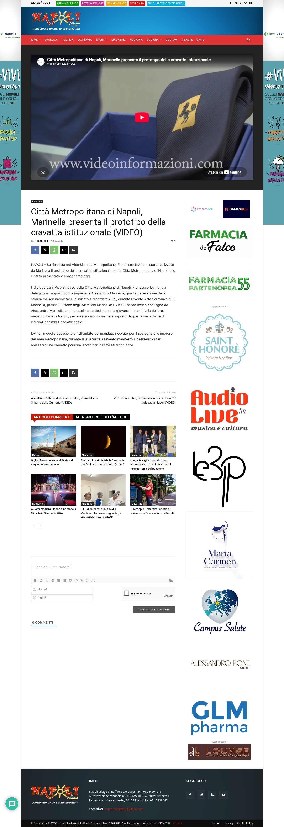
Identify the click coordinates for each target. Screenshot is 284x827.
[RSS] (212, 795)
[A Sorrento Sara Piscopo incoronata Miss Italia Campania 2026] (53, 490)
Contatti (216, 823)
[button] (248, 40)
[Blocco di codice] (76, 580)
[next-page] (40, 525)
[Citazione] (70, 580)
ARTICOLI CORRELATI (51, 417)
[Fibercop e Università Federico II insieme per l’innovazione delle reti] (153, 490)
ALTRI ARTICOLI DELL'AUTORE (101, 417)
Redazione (41, 240)
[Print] (73, 250)
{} (87, 580)
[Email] (64, 250)
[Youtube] (250, 3)
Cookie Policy (245, 823)
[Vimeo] (245, 3)
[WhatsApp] (54, 250)
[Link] (82, 580)
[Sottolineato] (47, 580)
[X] (240, 3)
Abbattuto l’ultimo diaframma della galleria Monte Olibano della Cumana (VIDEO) (64, 400)
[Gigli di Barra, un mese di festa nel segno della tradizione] (53, 441)
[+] (93, 580)
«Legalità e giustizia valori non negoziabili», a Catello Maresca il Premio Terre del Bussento (150, 464)
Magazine (37, 201)
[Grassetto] (35, 580)
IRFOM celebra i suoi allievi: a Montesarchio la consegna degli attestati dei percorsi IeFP (101, 513)
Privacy (229, 823)
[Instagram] (235, 3)
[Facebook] (230, 3)
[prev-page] (33, 525)
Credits (177, 823)
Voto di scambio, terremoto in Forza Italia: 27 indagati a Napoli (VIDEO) (145, 400)
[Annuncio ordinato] (59, 580)
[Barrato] (53, 580)
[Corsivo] (41, 580)
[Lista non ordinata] (64, 580)
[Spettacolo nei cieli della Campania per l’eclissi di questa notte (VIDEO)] (103, 441)
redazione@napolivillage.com (123, 809)
